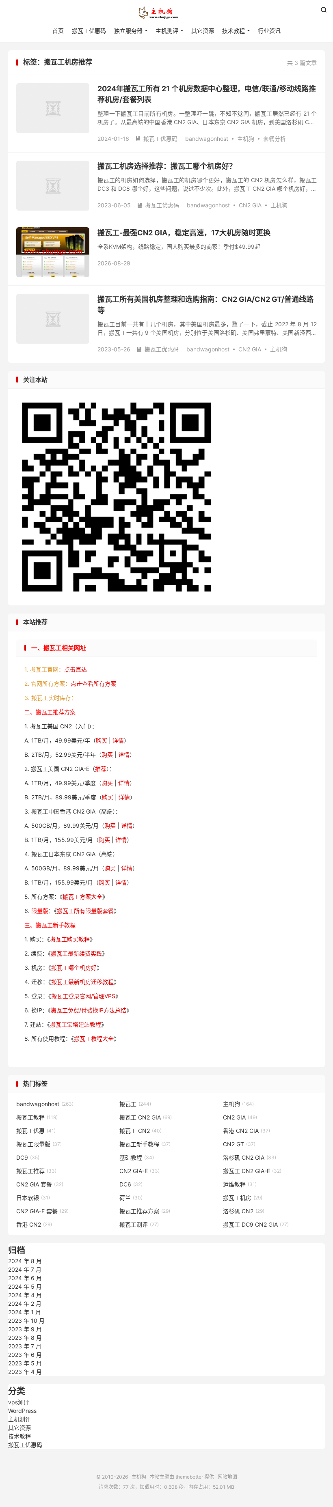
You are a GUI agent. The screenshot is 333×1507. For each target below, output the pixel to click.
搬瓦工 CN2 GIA (145, 1117)
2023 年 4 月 (25, 1371)
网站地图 (227, 1477)
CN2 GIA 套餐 (39, 1184)
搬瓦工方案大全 (82, 896)
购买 (101, 740)
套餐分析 (274, 138)
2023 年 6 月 (25, 1354)
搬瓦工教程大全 (94, 1038)
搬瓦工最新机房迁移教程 (82, 981)
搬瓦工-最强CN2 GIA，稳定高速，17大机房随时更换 (183, 232)
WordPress (22, 1410)
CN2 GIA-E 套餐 (42, 1211)
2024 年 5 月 (25, 1286)
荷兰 (131, 1197)
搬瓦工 (135, 1103)
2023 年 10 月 (26, 1320)
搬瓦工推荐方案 (144, 1211)
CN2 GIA (250, 205)
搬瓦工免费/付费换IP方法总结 (88, 1010)
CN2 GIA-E (139, 1170)
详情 (118, 740)
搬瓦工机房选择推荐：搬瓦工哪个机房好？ (166, 166)
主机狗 (166, 12)
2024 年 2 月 (24, 1303)
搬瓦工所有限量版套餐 (85, 910)
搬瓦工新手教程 (145, 1144)
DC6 (131, 1184)
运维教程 (240, 1184)
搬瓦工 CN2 (140, 1130)
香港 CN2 (34, 1224)
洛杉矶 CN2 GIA (249, 1157)
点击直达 (75, 669)
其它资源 (202, 30)
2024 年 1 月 (24, 1312)
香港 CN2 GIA (246, 1130)
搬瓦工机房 (242, 1197)
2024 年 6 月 (25, 1277)
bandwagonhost (206, 138)
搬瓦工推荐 (36, 1170)
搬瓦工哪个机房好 (74, 967)
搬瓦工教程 (37, 1117)
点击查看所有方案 (93, 683)
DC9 (27, 1157)
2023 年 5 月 (25, 1363)
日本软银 (33, 1197)
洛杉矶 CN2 (243, 1211)
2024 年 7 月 (24, 1269)
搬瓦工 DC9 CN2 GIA (256, 1224)
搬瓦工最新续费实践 (76, 953)
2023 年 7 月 (24, 1346)
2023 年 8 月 (25, 1337)
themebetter (189, 1477)
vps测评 (18, 1402)
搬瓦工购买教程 (70, 939)
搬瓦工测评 (139, 1224)
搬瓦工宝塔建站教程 (75, 1024)
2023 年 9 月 (25, 1329)
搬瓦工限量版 (39, 1144)
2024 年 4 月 (25, 1295)
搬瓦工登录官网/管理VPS (83, 995)
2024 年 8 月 (25, 1260)
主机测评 (167, 30)
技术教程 (233, 30)
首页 (58, 30)
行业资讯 (269, 30)
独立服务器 (128, 30)
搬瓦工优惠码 (89, 30)
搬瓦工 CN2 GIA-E (252, 1170)
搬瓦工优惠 (36, 1130)
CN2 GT (239, 1144)
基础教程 (136, 1157)
